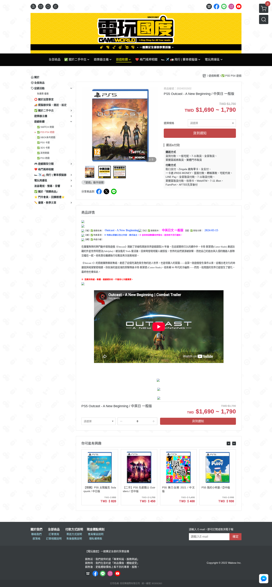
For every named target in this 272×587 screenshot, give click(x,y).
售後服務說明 (74, 538)
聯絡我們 (36, 534)
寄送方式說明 (74, 534)
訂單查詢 (54, 534)
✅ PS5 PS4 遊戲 (45, 132)
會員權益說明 (95, 534)
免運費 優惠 (43, 93)
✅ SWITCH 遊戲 (45, 127)
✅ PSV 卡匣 (43, 142)
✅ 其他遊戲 (43, 153)
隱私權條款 (95, 538)
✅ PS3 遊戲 (43, 158)
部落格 (36, 538)
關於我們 (36, 529)
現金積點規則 (96, 529)
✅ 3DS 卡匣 (43, 148)
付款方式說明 (74, 529)
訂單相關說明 (54, 538)
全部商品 (54, 529)
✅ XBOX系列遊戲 (46, 137)
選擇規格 (169, 123)
